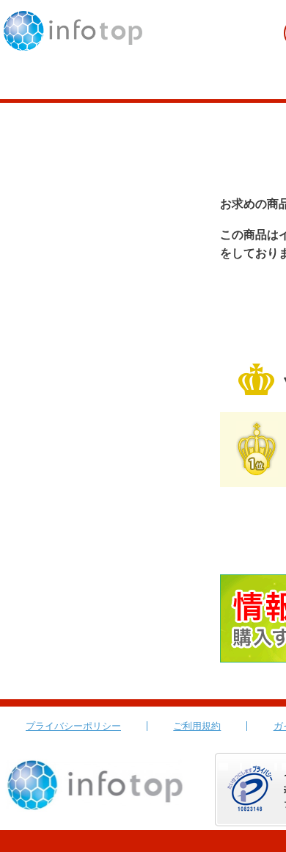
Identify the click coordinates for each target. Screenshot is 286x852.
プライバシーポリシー (73, 726)
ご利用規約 (197, 726)
